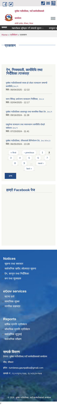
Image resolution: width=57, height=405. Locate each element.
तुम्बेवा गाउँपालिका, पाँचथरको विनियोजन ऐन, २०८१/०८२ (28, 140)
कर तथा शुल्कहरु (13, 278)
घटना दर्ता (9, 296)
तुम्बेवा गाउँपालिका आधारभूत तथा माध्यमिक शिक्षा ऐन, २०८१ (29, 111)
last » (29, 168)
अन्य (10, 176)
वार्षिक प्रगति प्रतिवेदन (16, 324)
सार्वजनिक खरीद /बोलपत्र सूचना (20, 268)
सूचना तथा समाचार (14, 263)
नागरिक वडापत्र (12, 306)
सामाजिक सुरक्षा (12, 301)
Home (5, 34)
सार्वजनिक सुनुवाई (13, 334)
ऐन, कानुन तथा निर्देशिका (17, 273)
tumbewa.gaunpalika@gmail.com (26, 367)
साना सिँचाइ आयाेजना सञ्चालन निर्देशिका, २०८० (25, 99)
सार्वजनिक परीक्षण (13, 339)
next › (41, 163)
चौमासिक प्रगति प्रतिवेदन (17, 329)
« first (13, 152)
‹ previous (29, 152)
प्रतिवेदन (13, 34)
